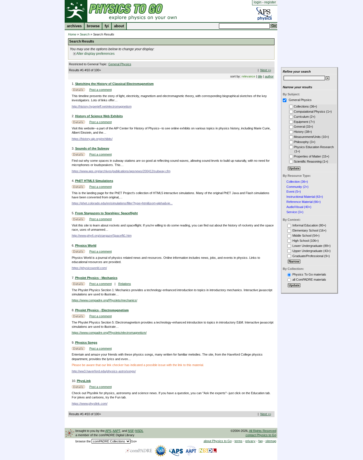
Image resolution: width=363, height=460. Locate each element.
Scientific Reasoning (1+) (310, 161)
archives (74, 26)
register (270, 2)
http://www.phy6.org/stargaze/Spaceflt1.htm (102, 235)
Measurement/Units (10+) (311, 136)
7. (73, 278)
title (260, 76)
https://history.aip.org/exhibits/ (92, 138)
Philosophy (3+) (304, 142)
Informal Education (305, 225)
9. (73, 342)
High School (300, 240)
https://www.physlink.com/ (89, 403)
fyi (107, 26)
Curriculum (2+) (304, 116)
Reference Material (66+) (303, 201)
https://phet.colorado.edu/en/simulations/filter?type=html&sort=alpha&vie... (122, 203)
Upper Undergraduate (307, 251)
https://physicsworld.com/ (89, 268)
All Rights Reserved (262, 430)
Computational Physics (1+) (312, 111)
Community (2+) (297, 186)
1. (73, 83)
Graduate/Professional (307, 256)
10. (74, 381)
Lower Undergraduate (307, 245)
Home (72, 34)
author (269, 76)
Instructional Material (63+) (304, 196)
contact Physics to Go (261, 435)
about (119, 26)
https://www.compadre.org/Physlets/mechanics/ (104, 300)
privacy (250, 441)
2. (73, 116)
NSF (131, 430)
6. (73, 245)
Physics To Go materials (309, 274)
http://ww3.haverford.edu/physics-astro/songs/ (104, 371)
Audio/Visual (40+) (298, 207)
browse (93, 26)
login (257, 2)
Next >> (265, 70)
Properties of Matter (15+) (311, 156)
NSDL (139, 430)
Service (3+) (294, 212)
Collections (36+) (305, 106)
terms (238, 441)
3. (73, 148)
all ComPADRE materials (309, 279)
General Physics (119, 64)
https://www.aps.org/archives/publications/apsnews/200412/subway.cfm (121, 171)
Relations (124, 283)
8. (73, 310)
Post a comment (100, 89)
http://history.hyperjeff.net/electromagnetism (102, 106)
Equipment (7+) (304, 121)
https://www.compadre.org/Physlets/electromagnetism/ (109, 332)
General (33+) (303, 126)
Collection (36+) (297, 181)
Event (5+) (293, 191)
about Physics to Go (218, 441)
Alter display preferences (95, 54)
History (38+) (302, 131)
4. (73, 180)
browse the (83, 441)
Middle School (301, 235)
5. (73, 213)
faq (260, 441)
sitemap (270, 441)
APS (108, 430)
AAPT (116, 430)
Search (85, 34)
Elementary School (305, 230)
